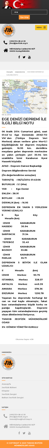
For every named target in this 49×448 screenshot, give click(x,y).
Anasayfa (10, 72)
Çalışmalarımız (20, 72)
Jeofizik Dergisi (9, 394)
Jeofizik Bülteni (9, 387)
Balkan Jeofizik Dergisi (13, 397)
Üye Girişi (24, 17)
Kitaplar (5, 391)
